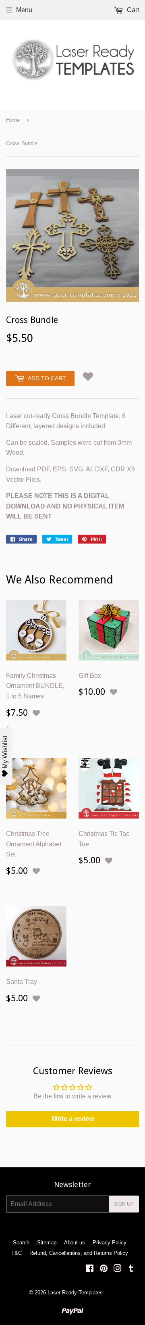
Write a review (73, 1118)
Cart (132, 9)
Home (13, 120)
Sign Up (124, 1204)
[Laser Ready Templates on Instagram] (118, 1269)
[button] (87, 377)
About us (74, 1243)
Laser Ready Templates (75, 1293)
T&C (16, 1253)
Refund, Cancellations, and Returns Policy (78, 1253)
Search (21, 1243)
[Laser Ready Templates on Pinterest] (103, 1269)
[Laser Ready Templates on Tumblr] (131, 1269)
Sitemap (46, 1243)
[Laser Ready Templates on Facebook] (89, 1269)
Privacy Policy (109, 1243)
